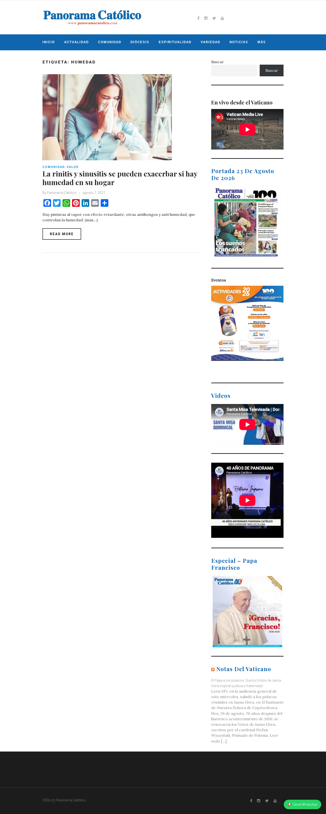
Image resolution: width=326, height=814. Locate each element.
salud (73, 167)
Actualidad (76, 42)
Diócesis (140, 42)
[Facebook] (198, 18)
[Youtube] (222, 18)
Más (262, 42)
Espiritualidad (175, 42)
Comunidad (109, 42)
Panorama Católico (62, 193)
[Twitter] (214, 18)
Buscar (217, 61)
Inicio (48, 42)
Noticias (239, 42)
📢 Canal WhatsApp (302, 804)
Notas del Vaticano (243, 669)
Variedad (210, 42)
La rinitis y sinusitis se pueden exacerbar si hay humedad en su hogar (119, 178)
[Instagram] (206, 18)
